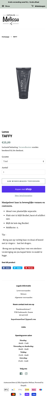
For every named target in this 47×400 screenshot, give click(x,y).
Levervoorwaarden (23, 290)
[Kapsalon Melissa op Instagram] (26, 374)
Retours (23, 294)
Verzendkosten (25, 147)
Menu (7, 6)
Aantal (5, 167)
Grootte (5, 156)
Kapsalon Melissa (27, 382)
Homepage (5, 37)
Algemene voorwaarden (23, 297)
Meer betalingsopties (23, 195)
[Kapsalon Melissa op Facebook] (21, 374)
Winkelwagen (40, 6)
